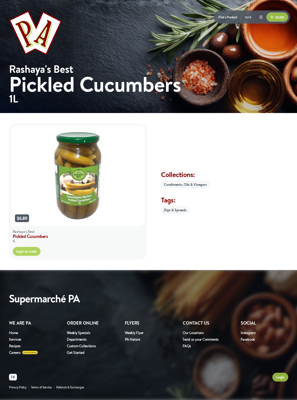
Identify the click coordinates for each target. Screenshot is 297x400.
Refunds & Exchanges (70, 387)
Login (280, 377)
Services (15, 339)
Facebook (248, 339)
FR (13, 377)
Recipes (14, 345)
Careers (14, 352)
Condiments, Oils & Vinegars (185, 184)
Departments (76, 339)
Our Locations (193, 332)
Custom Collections (81, 345)
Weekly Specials (78, 332)
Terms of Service (41, 387)
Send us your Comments (201, 339)
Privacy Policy (18, 387)
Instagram (248, 332)
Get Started (75, 352)
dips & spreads (175, 210)
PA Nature (132, 339)
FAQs (187, 345)
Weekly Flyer (134, 332)
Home (13, 332)
